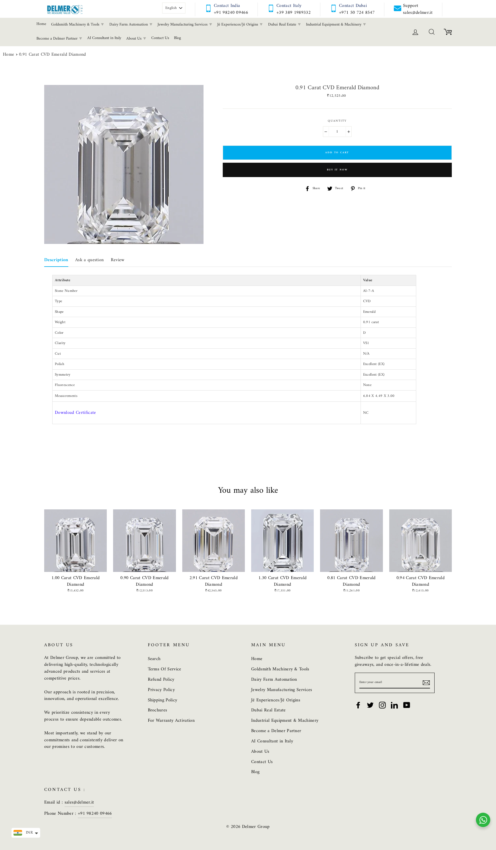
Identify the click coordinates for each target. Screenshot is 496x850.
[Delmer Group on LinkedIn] (394, 705)
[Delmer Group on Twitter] (370, 705)
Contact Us (160, 38)
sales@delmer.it (79, 802)
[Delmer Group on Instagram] (382, 705)
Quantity (337, 121)
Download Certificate (75, 413)
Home (41, 24)
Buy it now (337, 170)
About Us (134, 38)
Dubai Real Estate (282, 24)
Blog (177, 38)
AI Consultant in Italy (104, 38)
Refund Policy (161, 680)
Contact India (227, 6)
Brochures (157, 710)
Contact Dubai (353, 6)
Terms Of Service (164, 669)
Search (154, 659)
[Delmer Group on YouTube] (406, 705)
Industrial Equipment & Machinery (334, 24)
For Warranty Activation (171, 721)
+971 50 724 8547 (357, 13)
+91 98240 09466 (231, 13)
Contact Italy (288, 6)
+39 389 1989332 (293, 13)
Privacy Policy (161, 690)
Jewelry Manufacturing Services (183, 24)
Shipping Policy (162, 700)
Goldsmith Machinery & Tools (75, 24)
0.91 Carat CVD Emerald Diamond (52, 54)
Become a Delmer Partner (57, 38)
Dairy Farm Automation (129, 24)
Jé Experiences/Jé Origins (238, 24)
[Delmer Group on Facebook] (358, 705)
